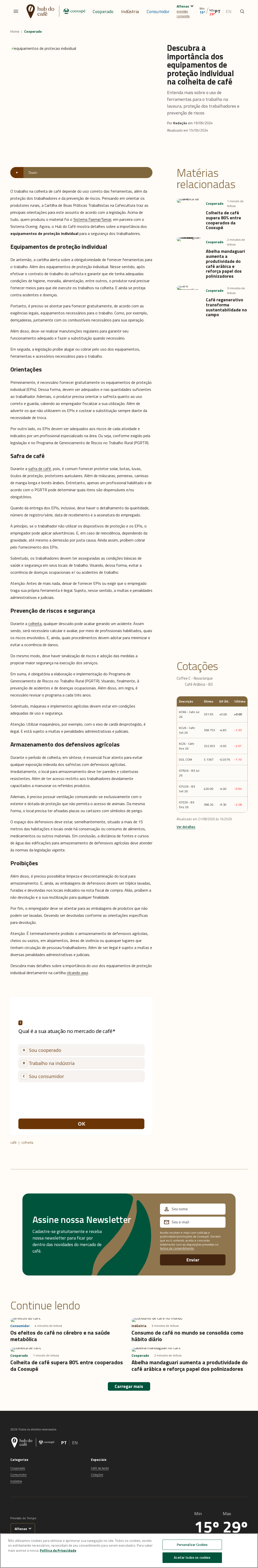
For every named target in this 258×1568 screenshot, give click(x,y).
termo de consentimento (177, 1248)
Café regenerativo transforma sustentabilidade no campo (226, 307)
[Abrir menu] (15, 11)
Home (14, 31)
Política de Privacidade (58, 1550)
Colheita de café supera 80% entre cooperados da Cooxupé (223, 220)
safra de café (39, 469)
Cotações (97, 1474)
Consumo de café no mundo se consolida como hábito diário (187, 1335)
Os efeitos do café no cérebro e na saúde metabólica (60, 1335)
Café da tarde (100, 1468)
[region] (129, 1550)
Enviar (192, 1259)
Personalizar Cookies (192, 1544)
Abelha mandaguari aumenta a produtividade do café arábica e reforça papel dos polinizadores (225, 263)
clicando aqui (77, 973)
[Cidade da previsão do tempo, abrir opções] (29, 1528)
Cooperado (103, 11)
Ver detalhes (186, 826)
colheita (35, 624)
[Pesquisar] (242, 11)
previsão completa (183, 13)
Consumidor (158, 11)
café (13, 1142)
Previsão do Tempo (23, 1518)
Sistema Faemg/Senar (92, 219)
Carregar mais (129, 1386)
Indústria (130, 11)
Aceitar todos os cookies (192, 1557)
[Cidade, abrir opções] (192, 5)
